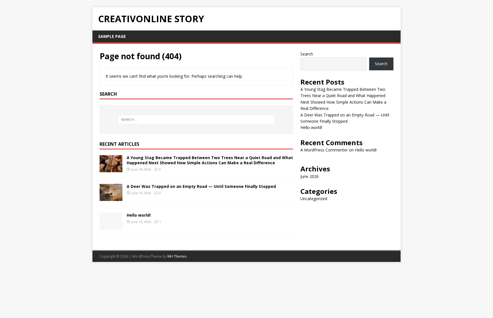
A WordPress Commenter (324, 150)
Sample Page (112, 36)
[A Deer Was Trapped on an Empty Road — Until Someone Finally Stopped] (111, 197)
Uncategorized (313, 198)
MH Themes (177, 256)
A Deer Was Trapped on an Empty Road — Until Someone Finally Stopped (201, 186)
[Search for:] (196, 119)
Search (306, 54)
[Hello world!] (111, 226)
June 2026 (309, 176)
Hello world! (139, 215)
